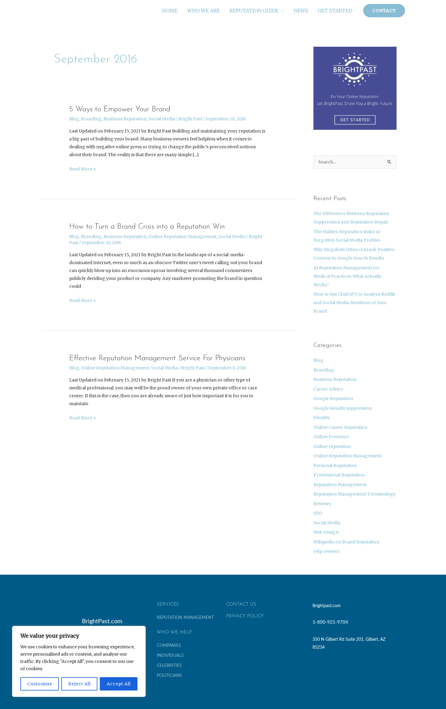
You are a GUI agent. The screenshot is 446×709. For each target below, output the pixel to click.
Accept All (119, 684)
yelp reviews (326, 551)
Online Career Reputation (340, 427)
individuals (170, 656)
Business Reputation (125, 119)
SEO (317, 513)
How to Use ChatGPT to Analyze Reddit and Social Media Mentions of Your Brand (354, 302)
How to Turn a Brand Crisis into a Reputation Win (147, 226)
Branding (91, 119)
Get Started (335, 11)
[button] (384, 10)
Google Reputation (333, 398)
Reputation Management (340, 484)
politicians (169, 676)
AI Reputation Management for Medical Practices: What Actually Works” (347, 276)
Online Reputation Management (182, 236)
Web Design (326, 532)
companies (169, 645)
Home (169, 11)
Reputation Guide (254, 11)
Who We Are (203, 11)
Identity (321, 417)
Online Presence (331, 436)
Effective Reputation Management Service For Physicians (157, 358)
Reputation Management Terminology (354, 494)
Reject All (79, 684)
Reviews (322, 503)
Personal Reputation (335, 465)
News (301, 11)
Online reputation (332, 446)
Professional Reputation (339, 475)
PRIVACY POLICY (245, 616)
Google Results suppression (342, 408)
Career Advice (328, 389)
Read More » (82, 168)
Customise (39, 684)
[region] (79, 661)
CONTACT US (241, 604)
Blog (74, 119)
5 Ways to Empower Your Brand (119, 109)
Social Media (161, 119)
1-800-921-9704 (330, 622)
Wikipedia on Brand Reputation (346, 542)
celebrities (169, 666)
